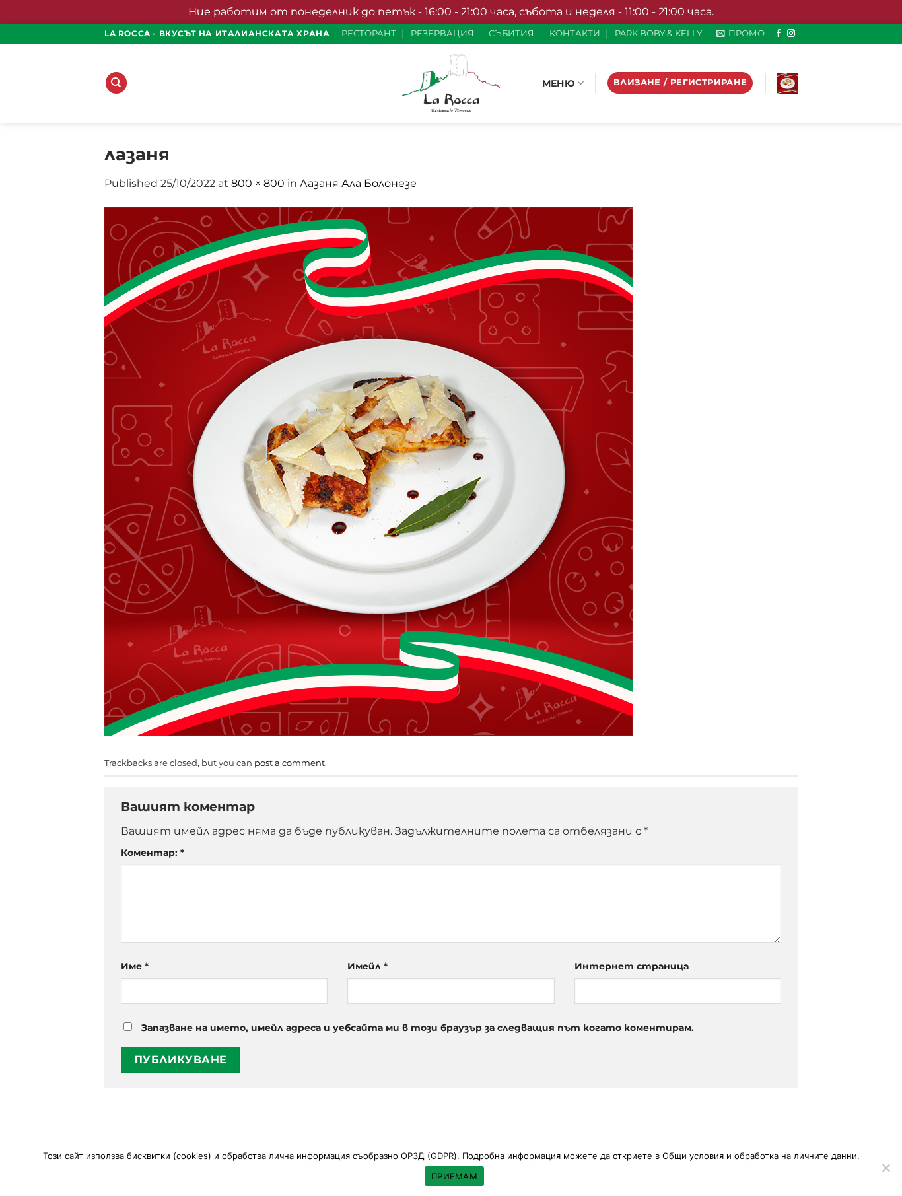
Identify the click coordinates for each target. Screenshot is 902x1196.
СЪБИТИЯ (511, 33)
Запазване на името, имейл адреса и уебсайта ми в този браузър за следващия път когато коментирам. (417, 1028)
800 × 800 (258, 183)
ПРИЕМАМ (454, 1176)
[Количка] (787, 83)
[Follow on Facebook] (778, 33)
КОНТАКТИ (574, 33)
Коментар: (152, 853)
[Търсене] (116, 83)
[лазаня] (368, 470)
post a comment (289, 763)
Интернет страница (631, 966)
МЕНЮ (558, 83)
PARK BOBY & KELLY (658, 33)
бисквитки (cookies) (169, 1155)
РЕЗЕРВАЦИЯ (442, 33)
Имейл (367, 966)
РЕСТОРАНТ (368, 33)
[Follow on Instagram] (791, 33)
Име (135, 966)
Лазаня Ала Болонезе (358, 183)
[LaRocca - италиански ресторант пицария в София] (451, 83)
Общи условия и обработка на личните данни (759, 1155)
